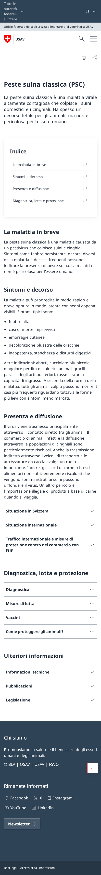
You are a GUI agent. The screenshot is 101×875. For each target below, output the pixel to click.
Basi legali (11, 868)
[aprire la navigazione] (93, 39)
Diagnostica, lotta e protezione (38, 200)
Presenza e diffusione (31, 188)
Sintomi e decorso (28, 176)
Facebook (19, 798)
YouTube (18, 807)
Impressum (47, 868)
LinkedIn (45, 807)
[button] (92, 768)
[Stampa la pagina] (83, 57)
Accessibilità (28, 868)
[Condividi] (94, 57)
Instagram (63, 798)
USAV (20, 39)
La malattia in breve (29, 164)
